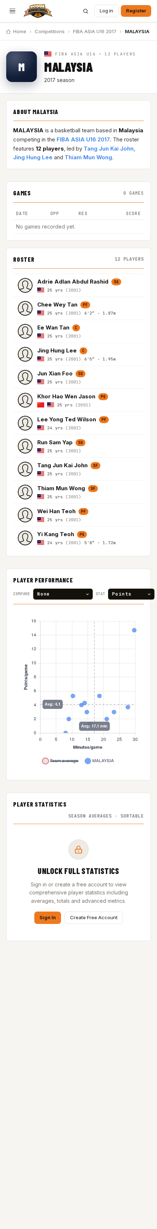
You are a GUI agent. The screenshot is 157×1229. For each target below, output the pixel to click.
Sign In (47, 917)
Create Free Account (94, 917)
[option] (78, 285)
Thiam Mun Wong (88, 157)
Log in (106, 10)
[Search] (85, 10)
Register (136, 10)
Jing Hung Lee (33, 157)
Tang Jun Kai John (109, 148)
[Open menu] (12, 10)
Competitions (50, 31)
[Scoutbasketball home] (38, 11)
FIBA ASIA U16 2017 (94, 31)
